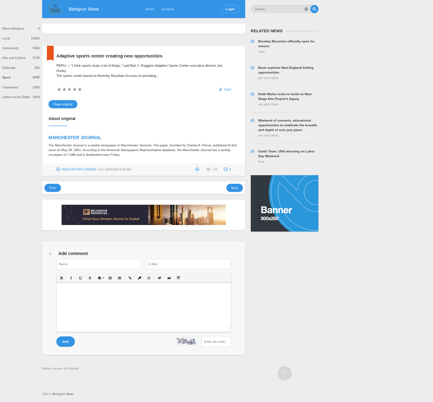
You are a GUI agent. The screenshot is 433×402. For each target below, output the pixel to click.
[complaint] (198, 169)
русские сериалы (243, 392)
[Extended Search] (306, 9)
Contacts (167, 9)
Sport (21, 77)
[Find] (314, 9)
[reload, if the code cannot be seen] (185, 341)
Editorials (21, 67)
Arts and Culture (21, 58)
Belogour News (63, 394)
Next (234, 188)
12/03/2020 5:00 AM (118, 169)
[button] (61, 278)
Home (149, 9)
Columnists (21, 87)
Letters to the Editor (21, 97)
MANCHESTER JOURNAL (74, 137)
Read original (62, 104)
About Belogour (21, 28)
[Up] (284, 373)
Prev (52, 188)
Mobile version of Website (60, 368)
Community (21, 48)
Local (21, 38)
